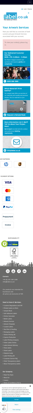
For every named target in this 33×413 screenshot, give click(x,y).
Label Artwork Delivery (11, 345)
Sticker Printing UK (9, 334)
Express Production (10, 337)
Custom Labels (8, 327)
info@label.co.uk (13, 150)
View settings (16, 409)
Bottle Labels (8, 319)
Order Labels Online (10, 342)
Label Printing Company (11, 340)
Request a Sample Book (16, 115)
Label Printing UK (9, 356)
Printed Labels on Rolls (11, 308)
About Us (6, 377)
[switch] (4, 409)
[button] (30, 386)
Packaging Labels (9, 332)
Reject (16, 404)
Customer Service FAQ (11, 358)
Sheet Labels (8, 350)
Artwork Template (9, 324)
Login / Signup (27, 9)
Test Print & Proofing (10, 329)
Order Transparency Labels (12, 361)
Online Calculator (9, 316)
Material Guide (8, 353)
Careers (6, 380)
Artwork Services (9, 321)
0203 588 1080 (12, 81)
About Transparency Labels (12, 364)
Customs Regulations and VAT (13, 305)
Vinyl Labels (7, 348)
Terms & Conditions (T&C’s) (12, 383)
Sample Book (8, 311)
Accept (16, 399)
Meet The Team (8, 375)
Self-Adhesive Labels (10, 313)
